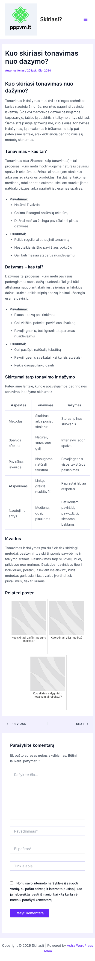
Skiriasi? (51, 19)
